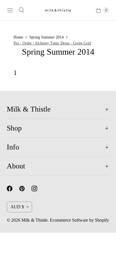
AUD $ (17, 206)
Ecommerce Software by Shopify (79, 220)
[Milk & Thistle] (58, 10)
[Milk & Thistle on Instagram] (38, 188)
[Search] (21, 10)
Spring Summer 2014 (46, 37)
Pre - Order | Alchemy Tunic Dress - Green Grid (52, 43)
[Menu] (10, 10)
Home (18, 37)
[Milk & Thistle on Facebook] (13, 188)
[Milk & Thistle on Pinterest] (25, 188)
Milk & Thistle (34, 220)
